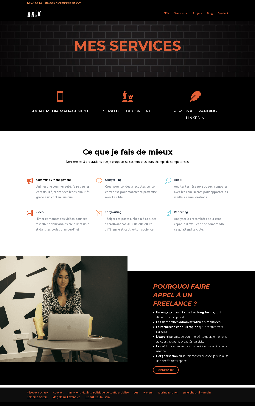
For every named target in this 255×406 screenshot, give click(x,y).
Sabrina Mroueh (167, 392)
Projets (197, 13)
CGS (136, 392)
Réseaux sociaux (37, 392)
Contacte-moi (165, 370)
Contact (223, 13)
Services (179, 13)
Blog (210, 13)
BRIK (166, 13)
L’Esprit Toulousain (97, 397)
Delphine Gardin (37, 397)
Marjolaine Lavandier (66, 397)
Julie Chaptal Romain (197, 392)
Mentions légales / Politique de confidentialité (99, 392)
